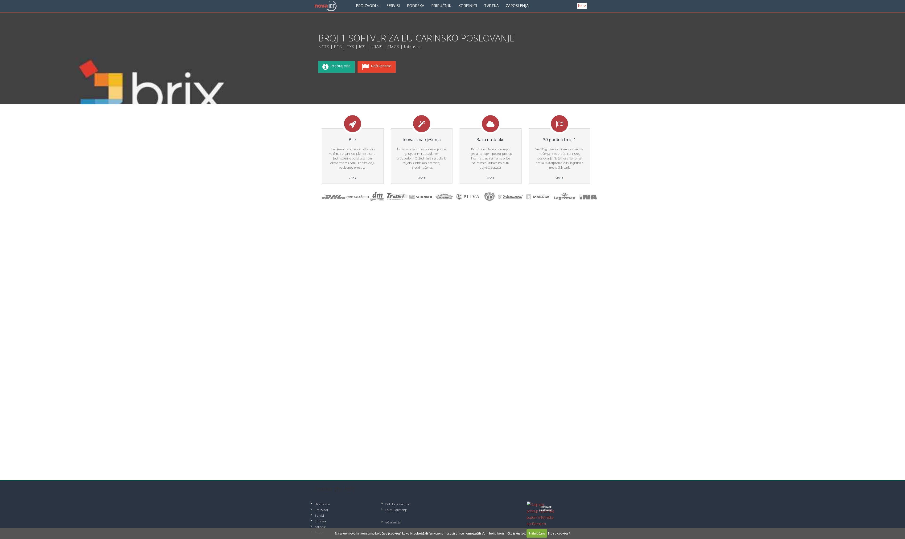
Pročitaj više (340, 65)
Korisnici (467, 5)
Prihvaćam (537, 533)
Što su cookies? (559, 533)
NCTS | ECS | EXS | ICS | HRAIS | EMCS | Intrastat (370, 47)
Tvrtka (491, 5)
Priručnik (441, 5)
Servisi (393, 5)
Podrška (415, 5)
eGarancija (393, 522)
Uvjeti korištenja (396, 510)
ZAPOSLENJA (517, 5)
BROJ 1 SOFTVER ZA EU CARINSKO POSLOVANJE (416, 38)
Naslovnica (322, 504)
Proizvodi (366, 5)
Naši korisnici (381, 65)
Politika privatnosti (398, 504)
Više (352, 178)
